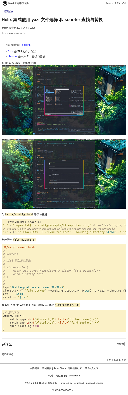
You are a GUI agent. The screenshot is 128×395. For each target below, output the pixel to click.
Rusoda (88, 383)
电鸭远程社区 (75, 368)
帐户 (124, 3)
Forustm (77, 383)
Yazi (11, 51)
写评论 (120, 343)
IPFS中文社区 (91, 368)
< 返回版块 (7, 11)
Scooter (13, 56)
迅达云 (59, 375)
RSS (117, 3)
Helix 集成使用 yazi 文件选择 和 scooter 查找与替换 (52, 19)
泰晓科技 (47, 368)
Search (109, 3)
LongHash (74, 375)
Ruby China (60, 368)
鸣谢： (51, 375)
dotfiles (26, 44)
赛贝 (66, 375)
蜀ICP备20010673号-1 (64, 390)
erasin (5, 27)
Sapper (99, 383)
